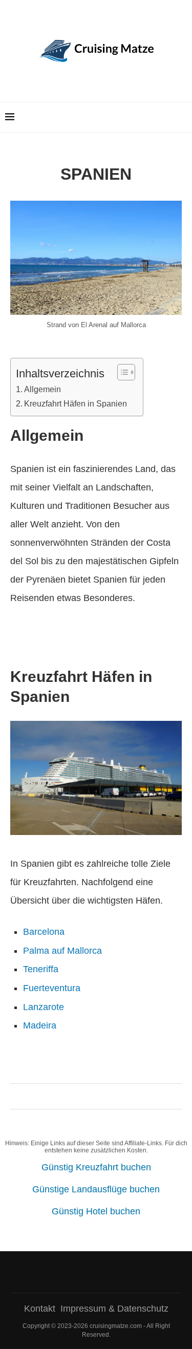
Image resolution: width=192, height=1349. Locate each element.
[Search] (182, 117)
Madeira (39, 1025)
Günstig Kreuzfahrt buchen (96, 1167)
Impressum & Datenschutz (114, 1308)
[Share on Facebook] (91, 1096)
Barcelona (44, 932)
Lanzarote (43, 1007)
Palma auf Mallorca (62, 951)
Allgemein (42, 389)
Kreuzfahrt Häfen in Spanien (75, 403)
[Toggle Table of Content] (121, 372)
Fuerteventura (51, 988)
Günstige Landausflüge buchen (96, 1189)
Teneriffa (40, 969)
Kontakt (39, 1308)
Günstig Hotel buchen (96, 1211)
